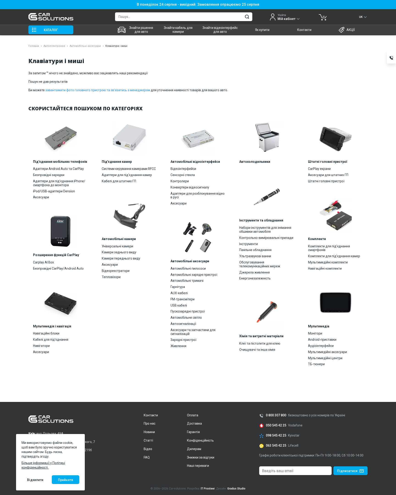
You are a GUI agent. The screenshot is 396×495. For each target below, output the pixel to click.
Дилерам (194, 449)
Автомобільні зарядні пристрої (193, 275)
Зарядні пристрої (183, 340)
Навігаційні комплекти (325, 268)
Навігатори (41, 346)
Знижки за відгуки (200, 457)
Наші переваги (198, 465)
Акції (350, 30)
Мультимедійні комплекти (328, 262)
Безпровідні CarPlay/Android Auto (58, 268)
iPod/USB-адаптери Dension (54, 191)
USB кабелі (178, 305)
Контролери (179, 181)
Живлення (178, 346)
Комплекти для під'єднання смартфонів (329, 248)
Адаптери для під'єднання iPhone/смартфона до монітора (59, 183)
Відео (148, 449)
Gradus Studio (236, 488)
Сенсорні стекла (182, 175)
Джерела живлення (254, 272)
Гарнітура (177, 287)
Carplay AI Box (43, 262)
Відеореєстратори (115, 271)
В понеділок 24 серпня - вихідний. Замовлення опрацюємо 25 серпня (198, 5)
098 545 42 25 (276, 435)
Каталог (51, 30)
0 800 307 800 (276, 415)
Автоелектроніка (54, 45)
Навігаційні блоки (46, 333)
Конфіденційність (200, 440)
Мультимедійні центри (325, 358)
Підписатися (347, 471)
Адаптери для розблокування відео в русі (197, 195)
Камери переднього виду (121, 258)
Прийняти (65, 480)
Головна (33, 45)
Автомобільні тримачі (187, 280)
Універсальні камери (117, 246)
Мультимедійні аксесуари (327, 352)
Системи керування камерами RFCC (129, 169)
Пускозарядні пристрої (187, 311)
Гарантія (193, 432)
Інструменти (248, 244)
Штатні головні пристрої (326, 181)
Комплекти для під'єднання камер (334, 256)
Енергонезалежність (255, 278)
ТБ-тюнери (316, 364)
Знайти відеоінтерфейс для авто (220, 29)
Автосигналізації (183, 324)
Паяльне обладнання (255, 250)
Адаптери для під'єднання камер (127, 175)
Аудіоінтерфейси (321, 346)
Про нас (149, 423)
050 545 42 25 (276, 425)
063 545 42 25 (276, 445)
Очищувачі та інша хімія (257, 349)
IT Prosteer (208, 488)
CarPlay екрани (319, 169)
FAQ (147, 457)
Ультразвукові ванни (255, 256)
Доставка (194, 423)
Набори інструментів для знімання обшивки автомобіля (265, 229)
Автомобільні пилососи (188, 268)
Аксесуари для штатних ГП (328, 175)
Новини (149, 432)
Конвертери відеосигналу (189, 187)
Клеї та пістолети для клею (259, 343)
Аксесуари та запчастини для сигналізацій (192, 332)
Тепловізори (111, 277)
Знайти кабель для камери (178, 29)
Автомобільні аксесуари (85, 45)
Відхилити (35, 480)
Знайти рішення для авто (141, 29)
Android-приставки (322, 339)
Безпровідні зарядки (48, 175)
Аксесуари (41, 197)
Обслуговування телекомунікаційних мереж (259, 264)
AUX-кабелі (179, 293)
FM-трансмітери (182, 299)
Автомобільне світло (186, 317)
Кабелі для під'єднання (50, 339)
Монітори (315, 333)
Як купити (262, 30)
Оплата (192, 415)
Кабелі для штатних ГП (119, 181)
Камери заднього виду (119, 252)
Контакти (304, 30)
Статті (148, 440)
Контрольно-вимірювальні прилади (266, 238)
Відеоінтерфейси (183, 169)
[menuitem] (136, 29)
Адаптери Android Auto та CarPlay (58, 169)
